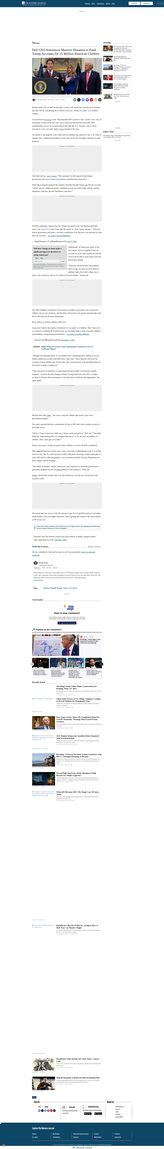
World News (56, 1134)
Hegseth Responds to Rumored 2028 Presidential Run (122, 58)
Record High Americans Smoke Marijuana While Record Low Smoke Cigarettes (121, 86)
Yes (36, 258)
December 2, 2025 (68, 340)
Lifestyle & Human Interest (81, 1134)
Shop (113, 4)
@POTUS (43, 226)
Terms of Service (92, 1144)
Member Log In (147, 3)
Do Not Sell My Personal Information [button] (104, 1144)
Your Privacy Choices (84, 1147)
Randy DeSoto (43, 563)
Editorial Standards (119, 1106)
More (43, 567)
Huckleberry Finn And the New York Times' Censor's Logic (121, 96)
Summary (37, 567)
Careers (117, 1112)
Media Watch (97, 1137)
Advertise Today (61, 540)
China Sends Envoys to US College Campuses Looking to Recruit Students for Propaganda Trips (78, 700)
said (86, 185)
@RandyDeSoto (38, 580)
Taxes (65, 588)
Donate (108, 4)
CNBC (48, 415)
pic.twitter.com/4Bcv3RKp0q (78, 334)
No (41, 258)
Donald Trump (56, 588)
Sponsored (118, 1137)
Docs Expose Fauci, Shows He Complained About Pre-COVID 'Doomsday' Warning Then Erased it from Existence (123, 49)
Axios (61, 129)
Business (76, 1137)
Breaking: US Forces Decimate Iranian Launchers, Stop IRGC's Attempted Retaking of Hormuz (122, 67)
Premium (87, 4)
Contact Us (117, 1109)
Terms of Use (40, 267)
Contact (54, 567)
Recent (49, 567)
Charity (46, 588)
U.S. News (73, 588)
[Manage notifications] (3, 1145)
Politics (34, 1134)
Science (96, 1134)
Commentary (100, 4)
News (93, 4)
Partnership (118, 1114)
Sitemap (85, 1144)
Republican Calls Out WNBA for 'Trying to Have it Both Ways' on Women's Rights (77, 926)
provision (48, 119)
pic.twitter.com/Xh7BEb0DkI (59, 236)
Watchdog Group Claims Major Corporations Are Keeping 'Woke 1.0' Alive (116, 136)
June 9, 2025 (72, 241)
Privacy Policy (80, 1144)
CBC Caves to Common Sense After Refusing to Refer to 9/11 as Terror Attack (123, 77)
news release (52, 176)
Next (34, 1097)
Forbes (34, 475)
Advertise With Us (119, 1117)
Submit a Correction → (95, 546)
